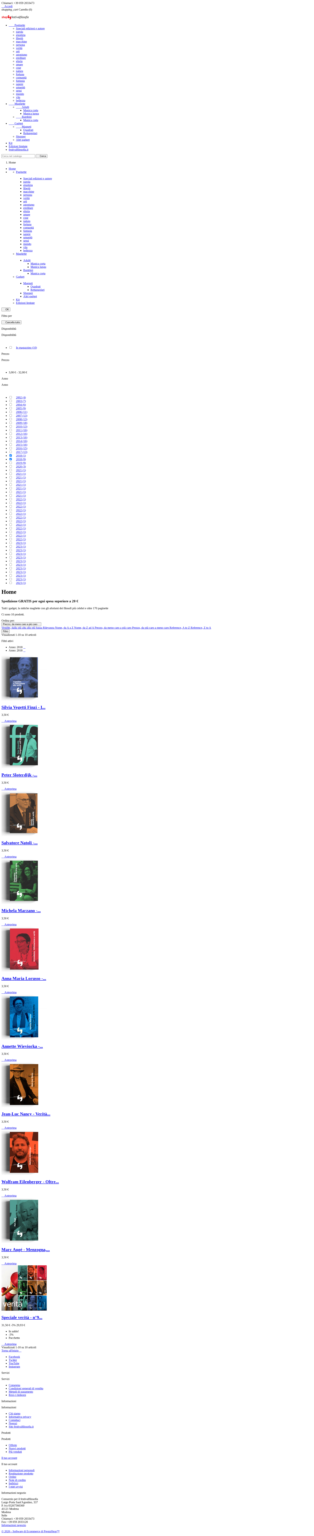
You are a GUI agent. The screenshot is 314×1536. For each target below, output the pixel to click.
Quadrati (28, 129)
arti (18, 51)
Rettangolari (30, 133)
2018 (21, 455)
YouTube (14, 1363)
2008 (21, 419)
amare (19, 64)
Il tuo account (9, 1457)
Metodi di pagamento (21, 1391)
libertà (19, 38)
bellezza (20, 100)
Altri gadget (23, 139)
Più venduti (15, 1451)
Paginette (17, 25)
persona (20, 44)
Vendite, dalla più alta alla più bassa (22, 627)
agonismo (21, 54)
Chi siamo (14, 1413)
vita (18, 97)
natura (19, 71)
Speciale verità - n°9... (21, 1317)
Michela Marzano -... (21, 910)
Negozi (13, 1423)
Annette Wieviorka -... (22, 1046)
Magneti (23, 126)
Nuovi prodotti (17, 1448)
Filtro (5, 631)
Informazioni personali (22, 1470)
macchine (21, 41)
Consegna (14, 1385)
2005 (21, 408)
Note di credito (17, 1480)
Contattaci (14, 1420)
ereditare (21, 57)
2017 (21, 452)
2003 (21, 401)
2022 (21, 499)
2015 (21, 444)
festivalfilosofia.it (18, 149)
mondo (20, 93)
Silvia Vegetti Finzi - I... (23, 707)
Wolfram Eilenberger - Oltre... (30, 1181)
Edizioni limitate (18, 146)
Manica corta (30, 110)
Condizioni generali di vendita (26, 1388)
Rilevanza (49, 627)
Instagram (14, 1366)
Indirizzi (13, 1483)
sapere (19, 84)
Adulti (22, 107)
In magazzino (26, 347)
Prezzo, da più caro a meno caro (151, 627)
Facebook (14, 1356)
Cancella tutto (11, 322)
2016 (21, 448)
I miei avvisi (16, 1486)
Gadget (16, 123)
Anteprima (9, 721)
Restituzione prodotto (21, 1473)
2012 (21, 433)
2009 (21, 422)
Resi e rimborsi (17, 1395)
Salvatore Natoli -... (19, 842)
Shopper (21, 136)
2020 (21, 466)
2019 (21, 462)
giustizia (20, 35)
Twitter (13, 1360)
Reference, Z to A (201, 627)
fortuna (20, 74)
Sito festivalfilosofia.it (21, 1426)
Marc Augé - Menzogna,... (25, 1249)
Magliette (17, 103)
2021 (21, 470)
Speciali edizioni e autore (30, 28)
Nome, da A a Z (64, 627)
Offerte (13, 1445)
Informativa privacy (20, 1416)
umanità (20, 87)
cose (18, 67)
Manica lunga (31, 113)
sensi (19, 90)
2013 (21, 437)
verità (19, 48)
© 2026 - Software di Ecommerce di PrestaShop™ (30, 1531)
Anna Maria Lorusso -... (23, 978)
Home (12, 168)
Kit (10, 143)
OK (6, 309)
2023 (21, 542)
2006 (21, 412)
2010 (21, 426)
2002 (21, 397)
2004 (21, 404)
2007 (21, 415)
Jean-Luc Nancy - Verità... (25, 1114)
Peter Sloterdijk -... (19, 775)
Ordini (12, 1476)
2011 (21, 430)
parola (19, 31)
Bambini (24, 116)
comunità (21, 77)
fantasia (20, 80)
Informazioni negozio (13, 1525)
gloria (19, 61)
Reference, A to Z (180, 627)
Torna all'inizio (11, 1350)
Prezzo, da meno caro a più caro (21, 624)
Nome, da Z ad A (84, 627)
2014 (21, 441)
